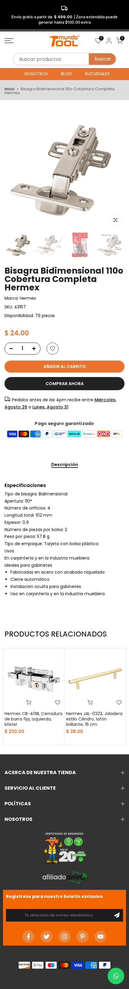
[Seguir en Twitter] (46, 937)
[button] (116, 976)
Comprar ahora (65, 384)
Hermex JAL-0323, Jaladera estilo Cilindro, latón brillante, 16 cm (94, 719)
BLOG (66, 74)
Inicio (9, 89)
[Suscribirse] (117, 915)
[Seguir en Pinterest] (82, 937)
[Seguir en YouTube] (100, 937)
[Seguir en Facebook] (28, 937)
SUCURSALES (97, 74)
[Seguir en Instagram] (64, 937)
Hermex (28, 298)
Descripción (64, 465)
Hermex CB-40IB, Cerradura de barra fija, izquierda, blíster (33, 719)
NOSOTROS (36, 74)
